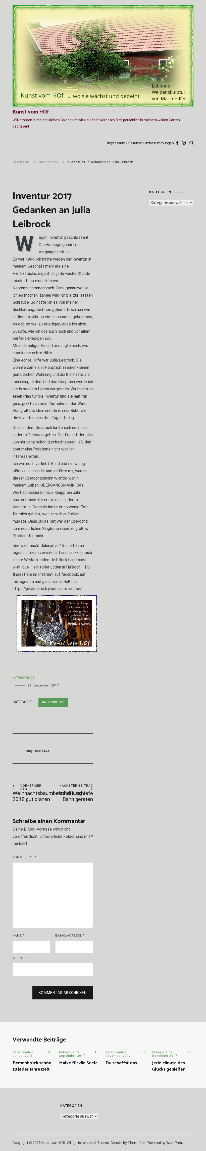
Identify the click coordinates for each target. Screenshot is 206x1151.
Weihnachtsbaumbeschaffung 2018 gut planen (33, 793)
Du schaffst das (121, 1063)
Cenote (116, 1143)
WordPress (175, 1143)
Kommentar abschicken (63, 993)
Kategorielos (23, 677)
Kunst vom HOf (31, 112)
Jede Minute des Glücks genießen (168, 1066)
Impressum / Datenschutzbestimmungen (140, 143)
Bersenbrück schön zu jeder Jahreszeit (32, 1066)
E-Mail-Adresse (69, 935)
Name (18, 935)
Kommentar (24, 857)
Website (20, 958)
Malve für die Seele (78, 1063)
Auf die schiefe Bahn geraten (75, 793)
